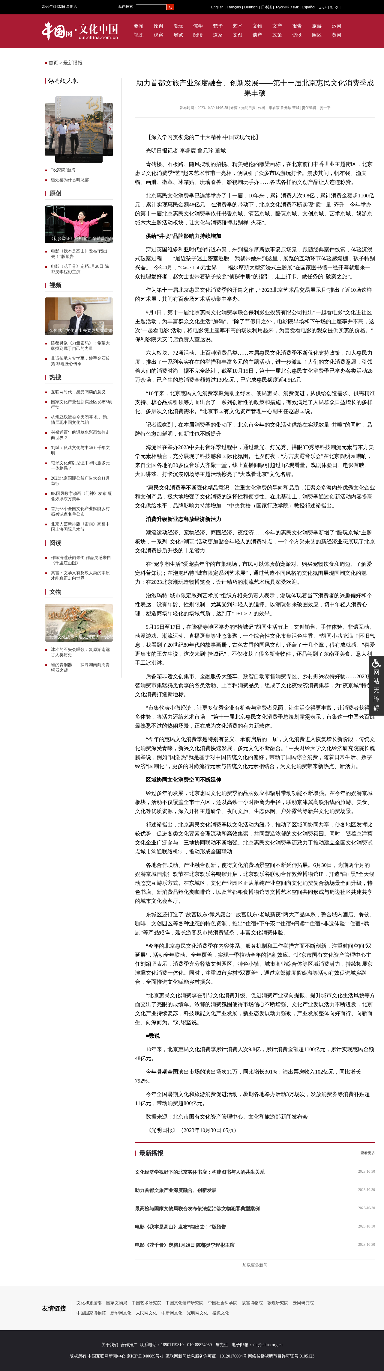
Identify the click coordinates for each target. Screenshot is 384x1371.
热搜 (56, 377)
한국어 (335, 7)
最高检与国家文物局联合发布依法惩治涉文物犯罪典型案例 (197, 1208)
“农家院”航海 (63, 170)
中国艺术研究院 (146, 1303)
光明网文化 (197, 1313)
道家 (218, 34)
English (217, 7)
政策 (277, 34)
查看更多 (368, 1153)
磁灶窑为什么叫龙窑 (70, 180)
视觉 (138, 34)
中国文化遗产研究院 (184, 1303)
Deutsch (251, 7)
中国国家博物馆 (91, 1313)
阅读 (198, 34)
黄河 (336, 34)
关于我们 (109, 1345)
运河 (336, 25)
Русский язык (287, 7)
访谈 (297, 34)
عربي (323, 7)
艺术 (237, 25)
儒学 (198, 25)
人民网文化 (146, 1313)
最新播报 (72, 62)
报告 (297, 25)
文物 (257, 25)
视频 (56, 285)
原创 (158, 25)
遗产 (257, 34)
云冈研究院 (303, 1303)
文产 (277, 25)
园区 (317, 34)
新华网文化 (120, 1313)
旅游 (317, 25)
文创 (237, 34)
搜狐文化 (220, 1313)
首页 (53, 62)
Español (308, 7)
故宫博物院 (252, 1303)
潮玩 (178, 25)
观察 (158, 34)
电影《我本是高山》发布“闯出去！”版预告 (180, 1226)
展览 (178, 34)
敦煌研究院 (277, 1303)
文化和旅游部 (89, 1303)
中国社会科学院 (222, 1303)
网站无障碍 (377, 690)
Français (234, 7)
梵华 (218, 25)
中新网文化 (171, 1313)
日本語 (266, 7)
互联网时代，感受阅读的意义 (78, 392)
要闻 (138, 25)
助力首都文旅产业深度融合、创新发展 (176, 1190)
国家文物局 (116, 1303)
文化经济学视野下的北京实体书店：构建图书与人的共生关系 (200, 1172)
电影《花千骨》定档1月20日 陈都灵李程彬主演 (185, 1245)
